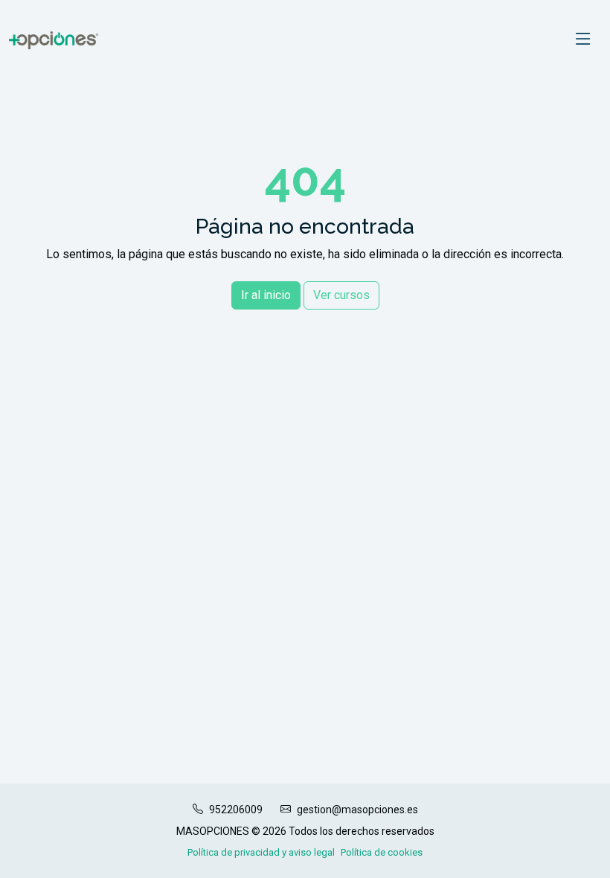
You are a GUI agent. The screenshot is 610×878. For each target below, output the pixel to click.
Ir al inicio (266, 295)
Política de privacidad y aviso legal (261, 852)
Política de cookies (382, 852)
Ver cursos (341, 295)
